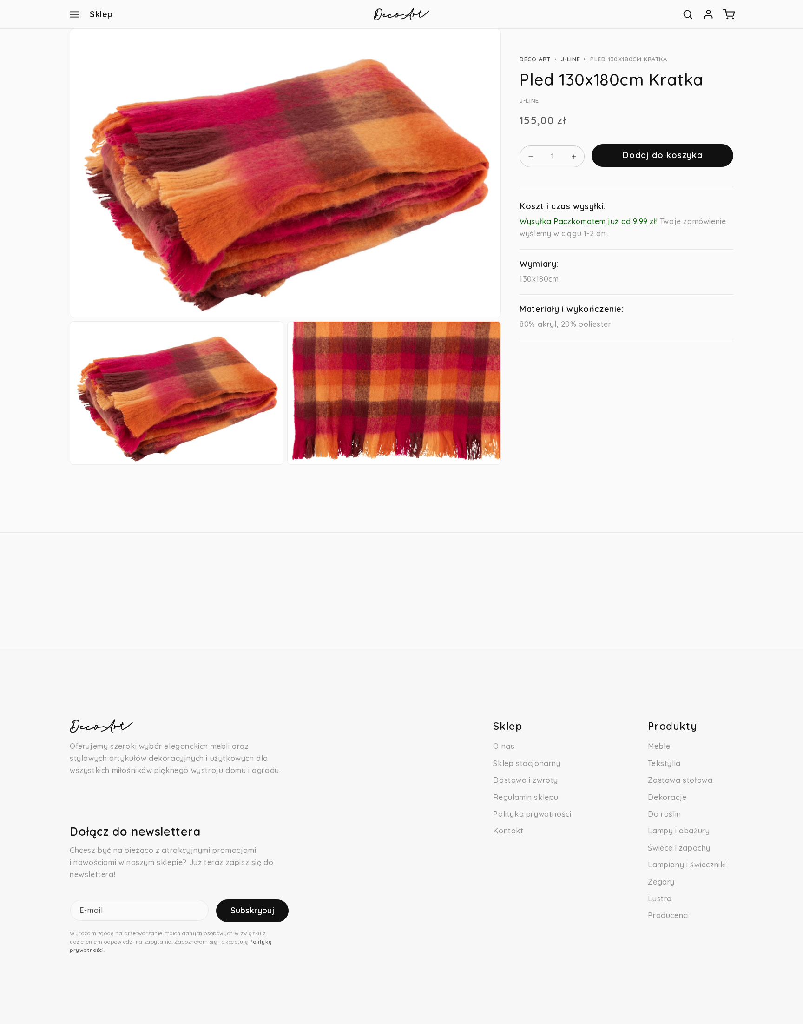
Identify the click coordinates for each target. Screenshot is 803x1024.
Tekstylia (664, 763)
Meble (659, 746)
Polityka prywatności (532, 814)
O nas (503, 746)
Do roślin (664, 814)
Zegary (661, 881)
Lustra (660, 898)
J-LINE (570, 59)
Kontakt (508, 830)
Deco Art (535, 59)
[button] (74, 14)
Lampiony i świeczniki (687, 864)
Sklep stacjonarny (526, 763)
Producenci (668, 915)
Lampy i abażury (679, 830)
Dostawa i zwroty (525, 780)
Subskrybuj (252, 910)
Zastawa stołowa (680, 780)
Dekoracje (667, 797)
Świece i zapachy (679, 847)
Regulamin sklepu (526, 797)
